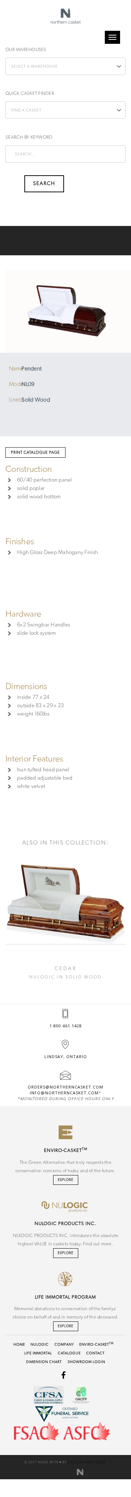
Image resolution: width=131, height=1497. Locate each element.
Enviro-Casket (96, 1344)
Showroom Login (86, 1362)
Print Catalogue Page (35, 452)
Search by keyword (28, 137)
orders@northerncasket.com (65, 1087)
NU (40, 1344)
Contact (95, 1353)
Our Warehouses (26, 49)
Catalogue (69, 1353)
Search (14, 183)
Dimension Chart (44, 1362)
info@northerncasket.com (64, 1092)
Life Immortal (38, 1353)
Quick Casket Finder (29, 93)
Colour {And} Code (87, 1462)
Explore (66, 1180)
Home (19, 1344)
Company (64, 1344)
